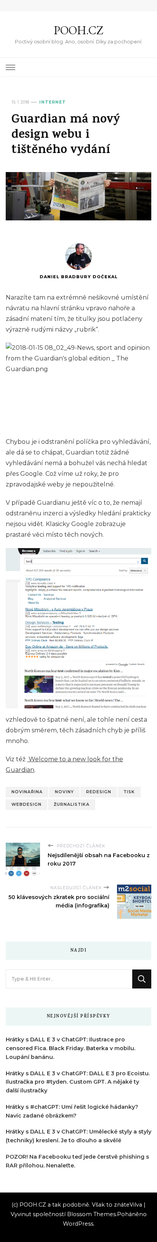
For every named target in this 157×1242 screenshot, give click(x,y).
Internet (52, 102)
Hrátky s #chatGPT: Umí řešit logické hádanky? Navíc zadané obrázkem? (72, 1111)
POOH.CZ (78, 30)
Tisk (129, 791)
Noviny (64, 791)
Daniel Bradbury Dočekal (79, 276)
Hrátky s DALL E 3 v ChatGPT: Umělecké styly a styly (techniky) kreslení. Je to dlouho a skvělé (78, 1136)
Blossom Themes (91, 1214)
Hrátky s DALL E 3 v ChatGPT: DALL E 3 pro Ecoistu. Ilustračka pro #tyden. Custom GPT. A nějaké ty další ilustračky (78, 1082)
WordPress (78, 1223)
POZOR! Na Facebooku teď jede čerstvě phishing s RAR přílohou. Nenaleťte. (77, 1161)
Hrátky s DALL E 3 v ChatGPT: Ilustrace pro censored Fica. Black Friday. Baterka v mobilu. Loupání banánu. (70, 1048)
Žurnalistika (72, 804)
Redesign (98, 791)
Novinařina (27, 791)
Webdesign (26, 804)
